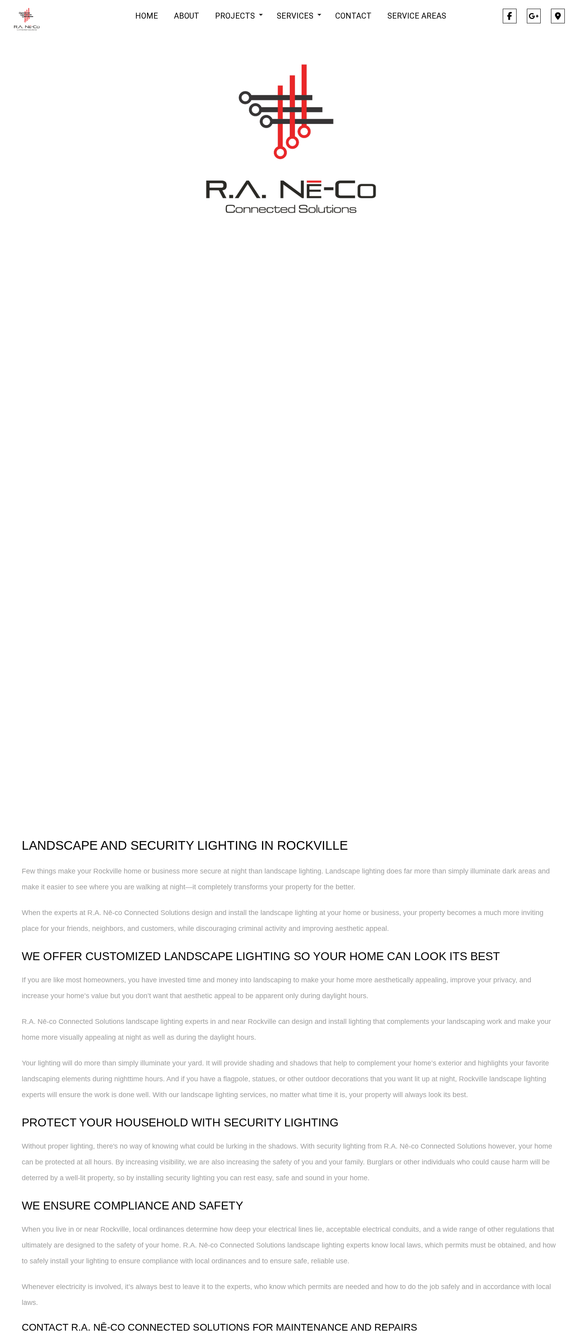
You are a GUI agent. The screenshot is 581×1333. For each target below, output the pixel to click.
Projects (235, 16)
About (186, 16)
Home (146, 16)
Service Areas (416, 16)
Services (295, 16)
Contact (353, 16)
